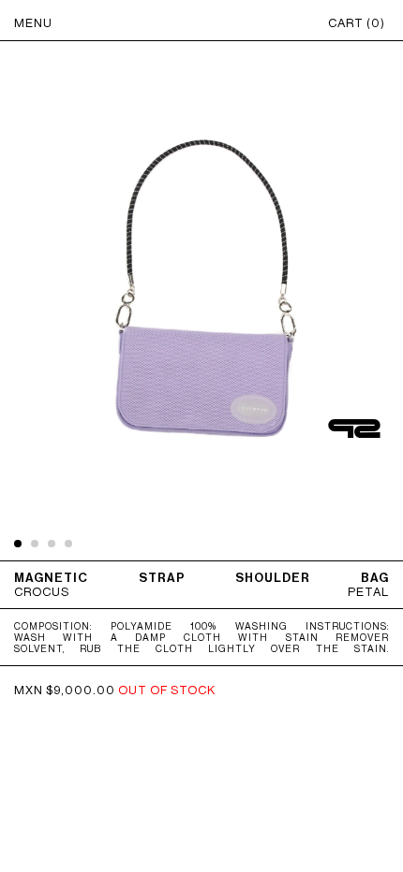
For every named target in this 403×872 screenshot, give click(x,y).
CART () (356, 23)
